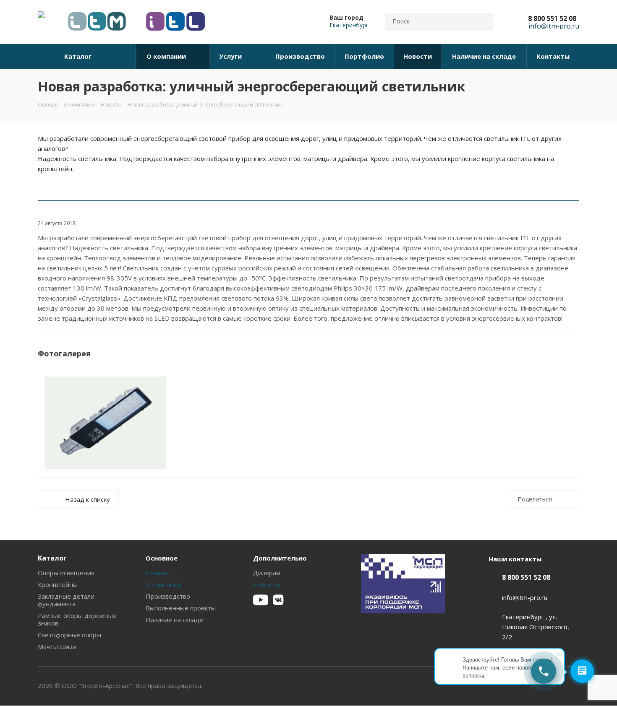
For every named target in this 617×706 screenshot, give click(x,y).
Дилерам (266, 572)
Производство (168, 596)
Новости (266, 584)
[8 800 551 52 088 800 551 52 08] (543, 671)
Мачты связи (57, 646)
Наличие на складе (174, 619)
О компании (163, 584)
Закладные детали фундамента (66, 600)
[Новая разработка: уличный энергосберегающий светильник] (105, 422)
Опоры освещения (66, 572)
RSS (570, 86)
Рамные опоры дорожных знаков (77, 619)
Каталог (52, 558)
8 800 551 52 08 (552, 18)
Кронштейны (58, 584)
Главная (158, 572)
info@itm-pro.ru (524, 597)
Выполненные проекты (181, 608)
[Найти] (483, 21)
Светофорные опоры (69, 635)
